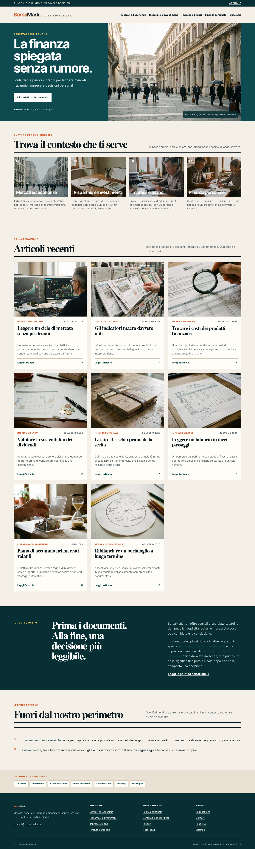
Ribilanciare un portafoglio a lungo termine (124, 553)
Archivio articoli (58, 783)
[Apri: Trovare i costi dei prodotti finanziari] (204, 289)
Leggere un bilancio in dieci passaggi (199, 441)
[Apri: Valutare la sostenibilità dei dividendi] (50, 400)
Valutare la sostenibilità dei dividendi (44, 441)
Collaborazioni (103, 783)
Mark (43, 14)
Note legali (137, 783)
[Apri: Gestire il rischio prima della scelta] (127, 400)
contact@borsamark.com (28, 824)
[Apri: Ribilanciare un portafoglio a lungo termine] (127, 511)
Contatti (200, 817)
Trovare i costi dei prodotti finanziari (198, 330)
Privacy (121, 783)
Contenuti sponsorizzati (156, 817)
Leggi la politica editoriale (188, 674)
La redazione (203, 811)
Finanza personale (215, 14)
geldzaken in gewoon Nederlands (201, 646)
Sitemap (200, 829)
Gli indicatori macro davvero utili (124, 330)
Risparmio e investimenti (163, 14)
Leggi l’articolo (50, 362)
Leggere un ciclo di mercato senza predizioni (45, 330)
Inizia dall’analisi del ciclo (32, 97)
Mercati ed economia (133, 14)
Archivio (235, 3)
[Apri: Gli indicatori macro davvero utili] (127, 289)
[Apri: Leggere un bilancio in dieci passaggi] (204, 400)
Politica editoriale (152, 811)
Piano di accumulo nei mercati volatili (48, 553)
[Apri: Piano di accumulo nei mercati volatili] (50, 511)
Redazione (38, 783)
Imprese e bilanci (192, 14)
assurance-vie (31, 750)
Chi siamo (235, 14)
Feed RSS (201, 823)
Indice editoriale (81, 783)
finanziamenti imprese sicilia (41, 740)
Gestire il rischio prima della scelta (123, 441)
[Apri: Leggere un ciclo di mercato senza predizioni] (50, 289)
